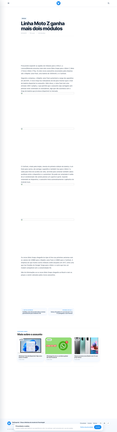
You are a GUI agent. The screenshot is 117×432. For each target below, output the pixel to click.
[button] (8, 3)
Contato (90, 423)
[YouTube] (100, 423)
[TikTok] (108, 423)
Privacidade (83, 423)
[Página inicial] (58, 3)
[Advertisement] (47, 51)
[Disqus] (58, 390)
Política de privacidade (86, 427)
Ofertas (95, 423)
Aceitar (98, 427)
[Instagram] (104, 423)
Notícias (24, 18)
